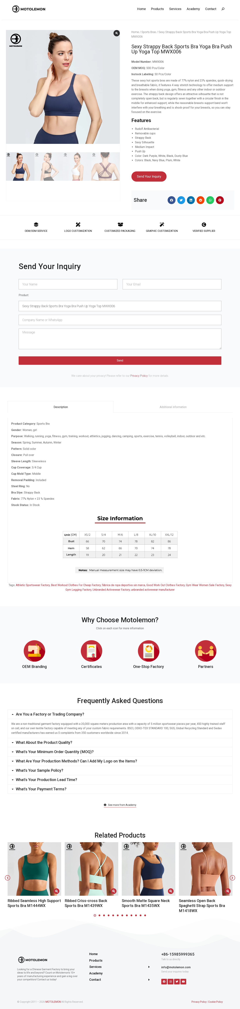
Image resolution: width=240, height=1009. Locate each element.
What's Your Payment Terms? (41, 789)
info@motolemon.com (176, 967)
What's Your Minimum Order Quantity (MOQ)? (55, 752)
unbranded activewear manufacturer (153, 589)
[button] (172, 200)
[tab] (61, 407)
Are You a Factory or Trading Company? (50, 714)
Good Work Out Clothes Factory (165, 585)
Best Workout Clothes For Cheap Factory (76, 585)
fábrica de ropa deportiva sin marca (123, 585)
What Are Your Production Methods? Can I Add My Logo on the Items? (76, 761)
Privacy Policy (139, 375)
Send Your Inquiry (149, 176)
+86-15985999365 (177, 954)
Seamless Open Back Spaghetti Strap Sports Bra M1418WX (202, 906)
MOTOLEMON (53, 1001)
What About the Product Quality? (44, 742)
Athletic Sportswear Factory (33, 585)
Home (135, 32)
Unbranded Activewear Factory (111, 589)
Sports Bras (148, 32)
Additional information (173, 407)
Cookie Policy (215, 1001)
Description (61, 407)
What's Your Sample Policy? (39, 770)
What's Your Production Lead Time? (46, 780)
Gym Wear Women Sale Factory (205, 585)
